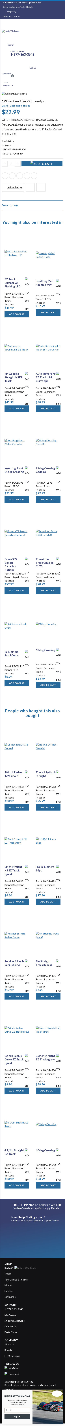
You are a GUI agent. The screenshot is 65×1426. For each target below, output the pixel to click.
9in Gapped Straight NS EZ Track (14, 377)
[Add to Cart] (41, 163)
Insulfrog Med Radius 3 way (44, 282)
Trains (8, 1273)
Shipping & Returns (15, 1320)
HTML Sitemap (12, 1356)
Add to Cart (17, 314)
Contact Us (10, 1326)
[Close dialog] (57, 1393)
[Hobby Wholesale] (32, 34)
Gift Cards (10, 1296)
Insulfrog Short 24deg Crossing (14, 470)
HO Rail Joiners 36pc (45, 868)
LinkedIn (19, 175)
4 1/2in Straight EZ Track (14, 1152)
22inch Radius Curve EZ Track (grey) (14, 1059)
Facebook (5, 175)
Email (34, 175)
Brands (8, 1350)
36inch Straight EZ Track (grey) (45, 1057)
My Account (11, 1315)
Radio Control (12, 1268)
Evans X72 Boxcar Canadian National (11, 564)
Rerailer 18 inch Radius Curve (14, 963)
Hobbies (9, 1291)
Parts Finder (11, 1332)
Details (29, 7)
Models (8, 1285)
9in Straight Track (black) (44, 963)
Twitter (12, 175)
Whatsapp (27, 175)
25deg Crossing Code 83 (45, 470)
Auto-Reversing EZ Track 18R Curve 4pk (46, 377)
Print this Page (14, 187)
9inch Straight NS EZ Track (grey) (13, 870)
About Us (10, 1344)
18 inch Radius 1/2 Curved (13, 774)
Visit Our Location (11, 16)
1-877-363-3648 (14, 1309)
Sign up (17, 1416)
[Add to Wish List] (27, 279)
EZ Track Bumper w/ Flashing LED (12, 283)
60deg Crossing (45, 650)
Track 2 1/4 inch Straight (46, 774)
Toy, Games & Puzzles (16, 1279)
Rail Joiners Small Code (11, 653)
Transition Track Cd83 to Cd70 (44, 562)
